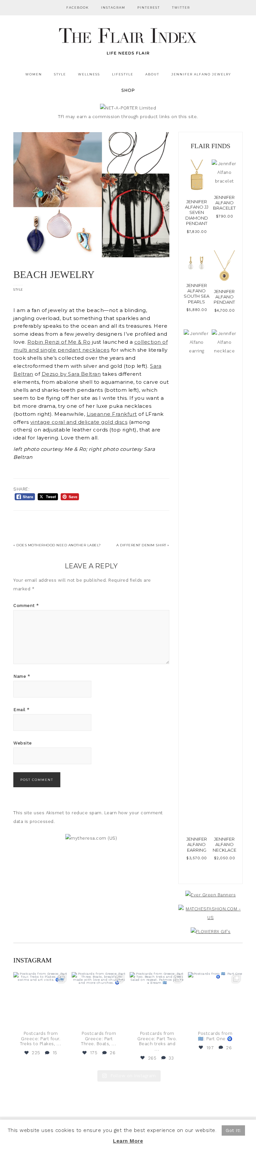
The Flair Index (128, 40)
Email (21, 709)
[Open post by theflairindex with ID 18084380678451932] (40, 999)
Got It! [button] (233, 1130)
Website (22, 743)
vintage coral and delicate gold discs (79, 422)
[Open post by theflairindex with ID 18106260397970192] (99, 999)
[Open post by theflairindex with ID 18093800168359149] (157, 999)
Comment (26, 605)
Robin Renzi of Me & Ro (58, 342)
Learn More (128, 1141)
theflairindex (40, 977)
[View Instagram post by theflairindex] (62, 1021)
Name (21, 676)
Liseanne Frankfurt (112, 414)
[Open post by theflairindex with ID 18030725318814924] (215, 999)
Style (18, 289)
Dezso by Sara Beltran (71, 374)
